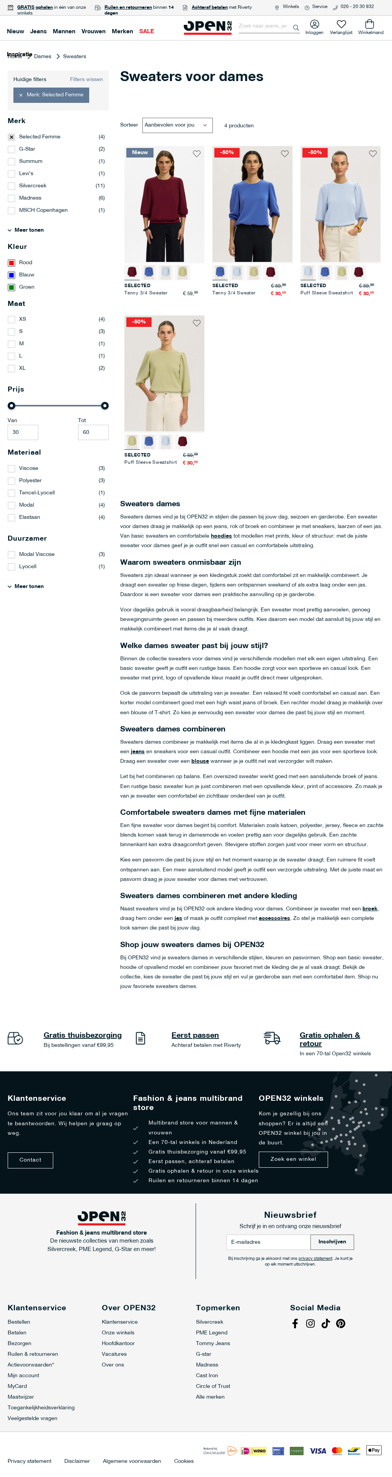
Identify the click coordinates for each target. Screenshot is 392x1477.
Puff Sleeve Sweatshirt (327, 293)
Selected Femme (39, 137)
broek (370, 909)
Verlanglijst (341, 31)
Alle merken (210, 1397)
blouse (200, 761)
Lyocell (27, 567)
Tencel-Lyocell (37, 493)
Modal (26, 505)
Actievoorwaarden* (31, 1365)
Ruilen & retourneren (33, 1354)
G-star (203, 1354)
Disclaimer (77, 1462)
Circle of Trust (213, 1386)
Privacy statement (29, 1462)
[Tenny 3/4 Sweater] (149, 272)
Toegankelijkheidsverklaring (41, 1408)
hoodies (221, 536)
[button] (197, 154)
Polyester (30, 481)
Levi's (26, 174)
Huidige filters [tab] (29, 80)
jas (178, 918)
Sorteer (129, 125)
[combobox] (269, 26)
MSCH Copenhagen (43, 210)
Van (12, 421)
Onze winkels (118, 1333)
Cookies (184, 1462)
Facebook (296, 1324)
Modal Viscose (37, 554)
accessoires (274, 918)
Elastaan (29, 517)
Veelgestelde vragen (32, 1419)
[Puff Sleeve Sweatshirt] (165, 272)
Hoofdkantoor (118, 1344)
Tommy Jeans (213, 1344)
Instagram (311, 1324)
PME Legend (211, 1333)
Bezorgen (19, 1344)
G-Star (27, 149)
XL (22, 368)
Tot (82, 421)
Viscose (28, 468)
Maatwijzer (21, 1397)
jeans (138, 752)
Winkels (291, 7)
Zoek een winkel (293, 1159)
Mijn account (23, 1376)
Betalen (17, 1333)
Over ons (113, 1365)
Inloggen (314, 31)
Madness (30, 198)
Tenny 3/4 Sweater (146, 293)
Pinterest (342, 1324)
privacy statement (315, 1259)
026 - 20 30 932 (357, 7)
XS (22, 319)
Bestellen (19, 1322)
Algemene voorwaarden (132, 1462)
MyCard (17, 1386)
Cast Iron (207, 1376)
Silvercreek (32, 186)
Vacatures (114, 1354)
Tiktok (326, 1324)
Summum (30, 161)
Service (319, 7)
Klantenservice (120, 1322)
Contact (30, 1160)
